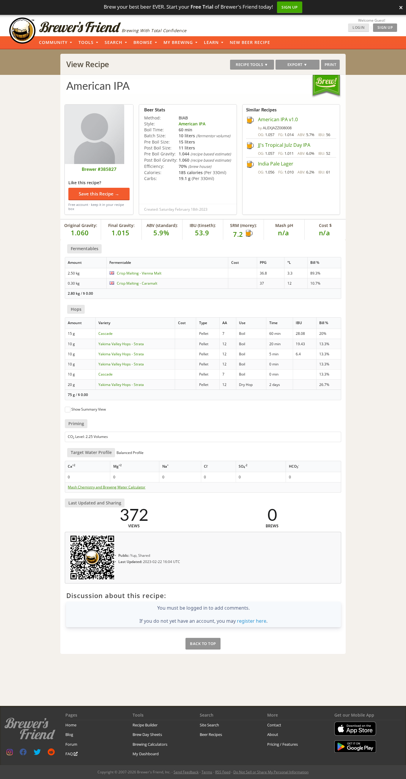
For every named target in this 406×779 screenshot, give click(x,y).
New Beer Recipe (250, 42)
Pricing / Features (282, 744)
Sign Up (289, 7)
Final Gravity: (121, 225)
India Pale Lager (275, 163)
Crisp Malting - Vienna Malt (139, 273)
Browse (142, 42)
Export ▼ (297, 64)
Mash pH (284, 225)
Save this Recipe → (99, 194)
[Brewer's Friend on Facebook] (23, 753)
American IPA (192, 124)
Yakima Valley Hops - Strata (121, 343)
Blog (69, 734)
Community (53, 42)
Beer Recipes (211, 734)
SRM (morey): (243, 225)
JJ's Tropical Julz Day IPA (284, 145)
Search (113, 42)
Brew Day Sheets (147, 734)
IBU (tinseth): (203, 225)
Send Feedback (186, 772)
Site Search (209, 725)
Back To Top (203, 643)
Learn (211, 42)
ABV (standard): (162, 225)
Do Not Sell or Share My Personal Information (271, 772)
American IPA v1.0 (278, 119)
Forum (71, 744)
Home (70, 725)
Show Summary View (88, 409)
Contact (274, 725)
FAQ (69, 753)
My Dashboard (146, 753)
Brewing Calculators (150, 744)
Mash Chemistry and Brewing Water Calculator (106, 487)
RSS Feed (222, 772)
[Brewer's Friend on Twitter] (37, 753)
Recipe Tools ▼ (252, 64)
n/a (324, 232)
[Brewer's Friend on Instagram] (10, 753)
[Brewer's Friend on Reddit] (51, 753)
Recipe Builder (145, 725)
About (272, 734)
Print (330, 64)
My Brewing (178, 42)
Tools (86, 42)
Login (359, 27)
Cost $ (325, 225)
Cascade (105, 333)
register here (251, 621)
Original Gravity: (80, 225)
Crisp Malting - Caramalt (137, 283)
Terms (207, 772)
